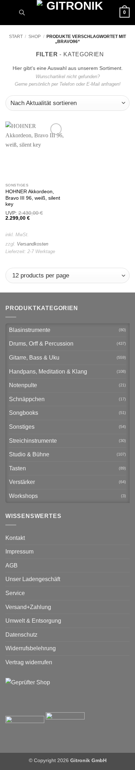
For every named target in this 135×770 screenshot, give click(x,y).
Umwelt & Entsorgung (33, 621)
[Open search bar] (22, 12)
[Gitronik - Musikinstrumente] (71, 12)
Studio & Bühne (29, 454)
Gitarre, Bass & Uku (34, 358)
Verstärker (22, 482)
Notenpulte (23, 385)
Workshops (23, 496)
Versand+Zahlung (28, 607)
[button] (9, 12)
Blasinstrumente (29, 330)
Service (15, 593)
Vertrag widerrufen (28, 662)
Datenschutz (21, 635)
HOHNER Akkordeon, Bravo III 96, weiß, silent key (32, 198)
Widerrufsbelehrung (30, 648)
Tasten (17, 468)
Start (16, 36)
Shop (34, 36)
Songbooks (23, 413)
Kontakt (15, 538)
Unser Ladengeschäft (32, 579)
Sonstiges (22, 427)
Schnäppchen (27, 399)
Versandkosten (32, 244)
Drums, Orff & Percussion (41, 344)
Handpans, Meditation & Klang (48, 372)
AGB (11, 565)
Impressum (19, 551)
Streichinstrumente (33, 441)
